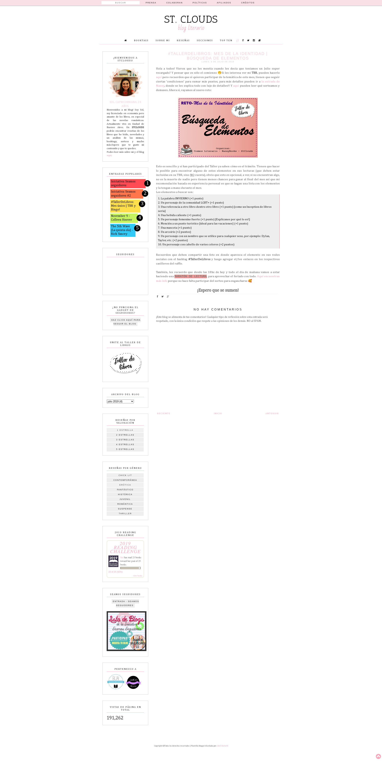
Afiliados (224, 3)
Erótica (125, 485)
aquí (159, 77)
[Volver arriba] (378, 757)
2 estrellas (125, 435)
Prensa (151, 3)
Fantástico (125, 490)
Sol (122, 557)
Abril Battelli (222, 746)
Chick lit (125, 475)
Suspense (125, 509)
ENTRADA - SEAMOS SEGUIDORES (126, 603)
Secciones (205, 40)
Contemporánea (125, 480)
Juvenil (125, 499)
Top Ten (226, 40)
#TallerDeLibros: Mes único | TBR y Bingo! (123, 206)
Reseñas (183, 40)
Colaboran (174, 3)
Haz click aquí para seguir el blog (126, 322)
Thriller (125, 513)
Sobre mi (163, 40)
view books (137, 575)
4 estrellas (125, 444)
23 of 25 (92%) (115, 572)
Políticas (200, 3)
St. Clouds (191, 19)
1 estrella (125, 430)
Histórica (125, 494)
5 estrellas (125, 449)
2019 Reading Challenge (125, 547)
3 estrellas (125, 440)
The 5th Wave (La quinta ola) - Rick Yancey (122, 230)
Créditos (248, 3)
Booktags (141, 40)
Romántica (125, 504)
